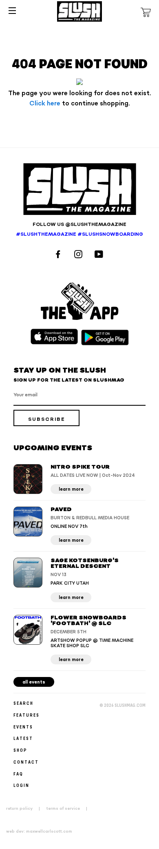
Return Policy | (25, 808)
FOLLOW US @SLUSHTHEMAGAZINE (79, 224)
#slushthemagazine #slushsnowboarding (79, 234)
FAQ (18, 774)
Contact (26, 762)
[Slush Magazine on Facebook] (59, 255)
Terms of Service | (69, 808)
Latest (23, 738)
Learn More (71, 489)
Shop (20, 750)
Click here (44, 103)
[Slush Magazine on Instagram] (79, 255)
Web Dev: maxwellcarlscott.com (39, 831)
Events (23, 727)
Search (23, 703)
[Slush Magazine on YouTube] (100, 255)
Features (26, 715)
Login (21, 785)
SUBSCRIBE (46, 419)
